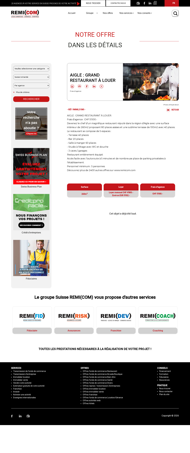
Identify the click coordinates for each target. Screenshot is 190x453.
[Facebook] (85, 86)
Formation (163, 374)
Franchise (17, 389)
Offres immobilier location (94, 389)
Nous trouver (93, 3)
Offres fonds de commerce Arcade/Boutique (102, 374)
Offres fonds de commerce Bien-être (99, 377)
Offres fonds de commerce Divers (98, 383)
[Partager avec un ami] (72, 86)
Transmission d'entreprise (24, 374)
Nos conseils (144, 13)
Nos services (125, 13)
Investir (16, 392)
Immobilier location (21, 377)
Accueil (71, 13)
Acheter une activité (22, 395)
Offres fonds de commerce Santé (98, 380)
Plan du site (164, 394)
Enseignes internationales (24, 397)
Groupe (89, 13)
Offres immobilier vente (93, 392)
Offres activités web (92, 400)
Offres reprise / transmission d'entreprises (101, 386)
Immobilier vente (20, 380)
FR (174, 3)
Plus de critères (21, 92)
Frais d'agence (75, 91)
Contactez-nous (118, 3)
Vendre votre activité (22, 383)
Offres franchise (90, 395)
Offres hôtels (88, 403)
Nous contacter (166, 391)
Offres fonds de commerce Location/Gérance (103, 397)
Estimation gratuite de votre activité (29, 386)
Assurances (164, 380)
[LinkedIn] (92, 86)
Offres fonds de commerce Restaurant (100, 371)
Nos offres (108, 13)
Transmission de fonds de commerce (29, 371)
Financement (165, 371)
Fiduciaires (164, 377)
